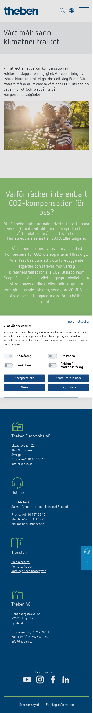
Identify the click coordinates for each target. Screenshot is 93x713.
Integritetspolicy (78, 321)
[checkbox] (8, 356)
